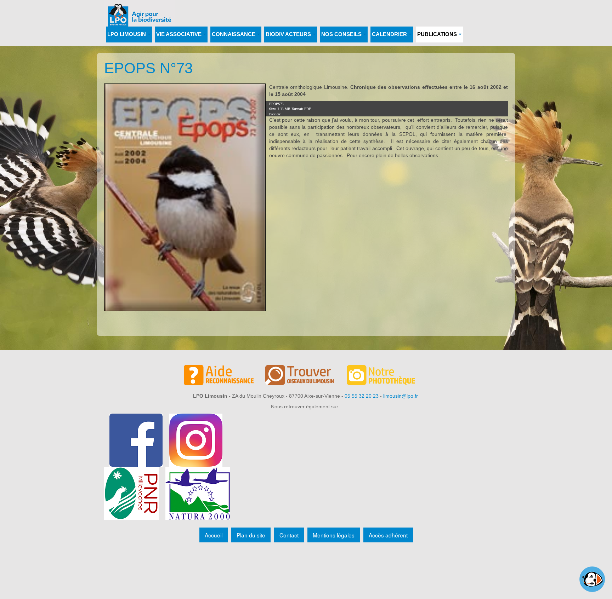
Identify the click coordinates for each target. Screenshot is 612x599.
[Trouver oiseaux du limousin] (306, 376)
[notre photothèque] (387, 376)
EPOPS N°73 (148, 68)
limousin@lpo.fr (400, 396)
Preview (274, 113)
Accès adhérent (388, 535)
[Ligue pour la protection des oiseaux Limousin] (139, 9)
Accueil (213, 535)
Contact (289, 535)
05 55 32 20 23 (362, 396)
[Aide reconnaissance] (224, 376)
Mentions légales (334, 535)
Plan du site (251, 535)
